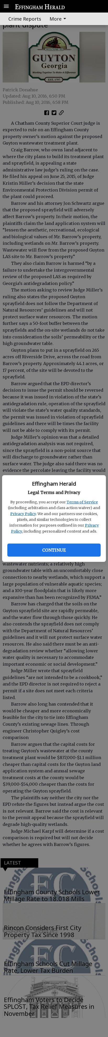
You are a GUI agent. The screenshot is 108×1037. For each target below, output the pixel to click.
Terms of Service (82, 502)
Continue (54, 550)
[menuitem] (59, 19)
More (56, 19)
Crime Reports (24, 19)
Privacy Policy (23, 513)
